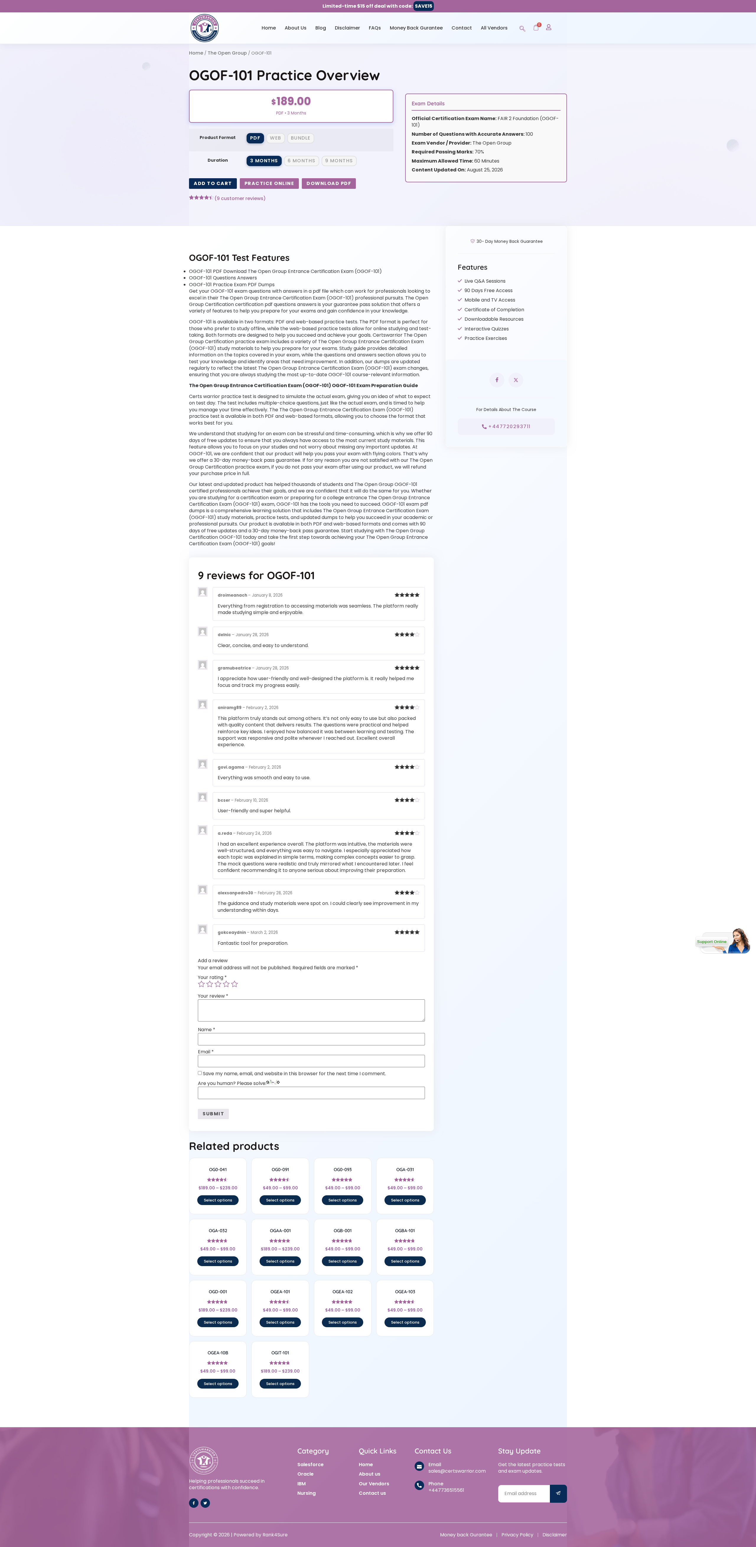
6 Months (302, 160)
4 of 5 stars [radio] (226, 984)
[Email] (419, 1466)
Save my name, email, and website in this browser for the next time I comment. (294, 1073)
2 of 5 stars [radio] (209, 984)
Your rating (212, 977)
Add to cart (213, 183)
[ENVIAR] (558, 1494)
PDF (255, 138)
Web (275, 138)
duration (218, 160)
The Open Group (227, 53)
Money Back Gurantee (416, 27)
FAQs (375, 27)
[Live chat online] (722, 941)
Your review (213, 996)
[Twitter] (205, 1503)
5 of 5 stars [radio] (234, 984)
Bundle (301, 138)
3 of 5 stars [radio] (217, 984)
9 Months (339, 160)
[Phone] (419, 1485)
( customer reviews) (240, 198)
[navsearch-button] (522, 27)
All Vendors (494, 27)
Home (269, 27)
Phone (435, 1483)
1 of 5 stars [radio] (201, 984)
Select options (218, 1200)
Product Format (218, 137)
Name (206, 1029)
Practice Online (269, 183)
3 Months (264, 160)
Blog (320, 27)
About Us (296, 27)
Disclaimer (347, 27)
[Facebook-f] (193, 1503)
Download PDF (329, 183)
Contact (462, 27)
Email (206, 1052)
